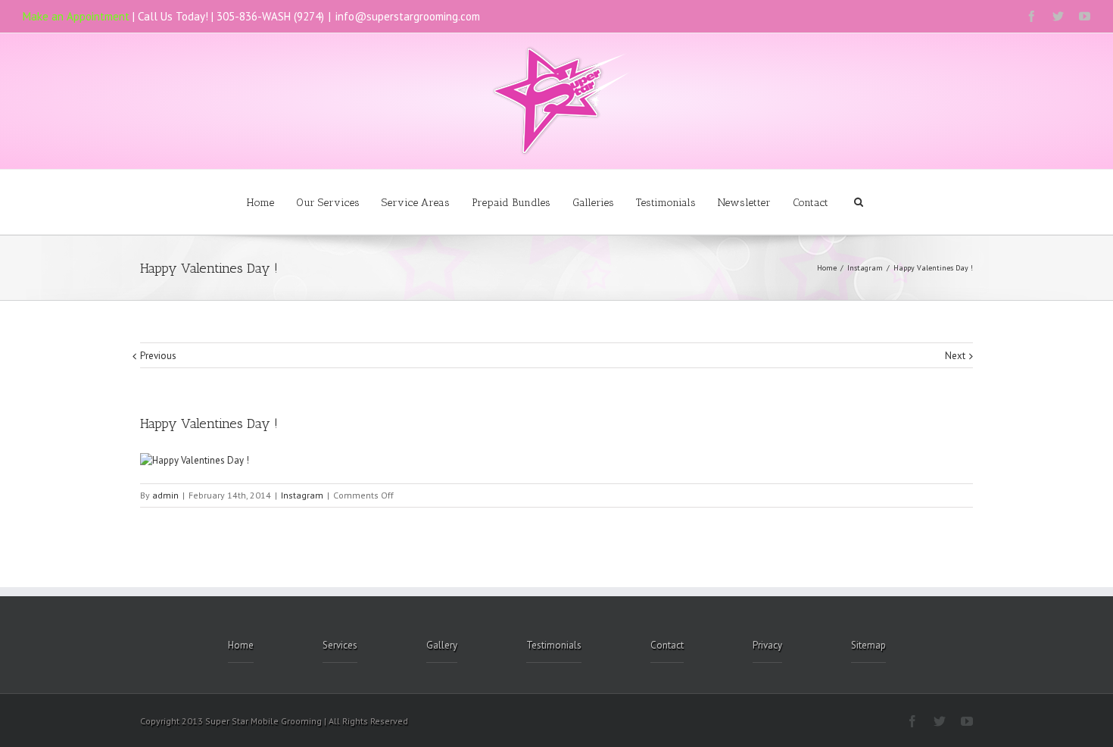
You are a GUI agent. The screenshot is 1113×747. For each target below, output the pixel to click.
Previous (158, 355)
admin (165, 495)
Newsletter (744, 202)
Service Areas (416, 202)
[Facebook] (1031, 16)
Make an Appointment (76, 16)
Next (955, 355)
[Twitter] (1058, 16)
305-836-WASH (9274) (270, 16)
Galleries (593, 202)
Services (340, 645)
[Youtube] (1084, 16)
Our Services (328, 202)
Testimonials (666, 202)
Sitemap (868, 645)
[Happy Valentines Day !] (194, 460)
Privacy (767, 645)
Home (260, 202)
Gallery (441, 645)
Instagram (865, 268)
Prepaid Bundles (511, 202)
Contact (810, 202)
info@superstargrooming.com (407, 16)
